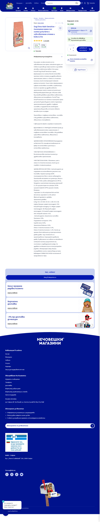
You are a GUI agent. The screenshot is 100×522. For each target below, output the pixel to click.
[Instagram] (11, 474)
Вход (81, 30)
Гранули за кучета (39, 20)
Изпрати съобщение (12, 379)
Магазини (8, 357)
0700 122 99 (9, 461)
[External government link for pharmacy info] (16, 442)
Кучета (40, 18)
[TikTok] (16, 474)
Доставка (8, 385)
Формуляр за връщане (12, 389)
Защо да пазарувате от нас (15, 370)
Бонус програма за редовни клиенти (77, 60)
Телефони (8, 382)
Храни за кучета (48, 18)
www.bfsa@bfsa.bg (12, 464)
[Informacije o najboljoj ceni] (91, 60)
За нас (7, 354)
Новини (36, 3)
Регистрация (74, 30)
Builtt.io (14, 511)
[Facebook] (7, 474)
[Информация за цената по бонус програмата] (90, 31)
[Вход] (82, 3)
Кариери (8, 366)
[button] (79, 3)
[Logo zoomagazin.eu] (9, 6)
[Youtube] (21, 474)
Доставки (29, 3)
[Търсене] (74, 3)
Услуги (43, 3)
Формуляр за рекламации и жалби (16, 392)
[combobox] (61, 3)
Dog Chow (40, 23)
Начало (35, 18)
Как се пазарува (10, 395)
